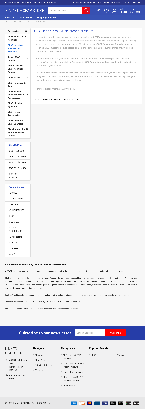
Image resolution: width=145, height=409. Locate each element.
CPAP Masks (14, 77)
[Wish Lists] (107, 11)
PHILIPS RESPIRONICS (15, 229)
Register (122, 11)
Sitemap (39, 370)
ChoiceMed (14, 248)
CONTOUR (13, 204)
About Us (9, 17)
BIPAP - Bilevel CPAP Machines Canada (15, 68)
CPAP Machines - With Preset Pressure (16, 48)
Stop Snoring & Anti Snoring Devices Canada (18, 132)
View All (12, 254)
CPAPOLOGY (15, 221)
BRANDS (13, 242)
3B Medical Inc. (16, 236)
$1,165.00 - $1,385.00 (13, 176)
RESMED (13, 192)
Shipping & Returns (46, 17)
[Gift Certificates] (98, 11)
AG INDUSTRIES (16, 210)
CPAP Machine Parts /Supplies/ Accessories (16, 94)
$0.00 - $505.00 (16, 150)
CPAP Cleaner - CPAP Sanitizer (15, 122)
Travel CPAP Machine (14, 58)
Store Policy (25, 17)
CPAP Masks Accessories (14, 113)
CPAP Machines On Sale (17, 84)
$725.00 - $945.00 (17, 162)
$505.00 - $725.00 (17, 156)
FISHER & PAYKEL (17, 198)
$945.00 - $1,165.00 (18, 168)
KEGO (11, 216)
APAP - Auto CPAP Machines (17, 38)
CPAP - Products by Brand (16, 105)
